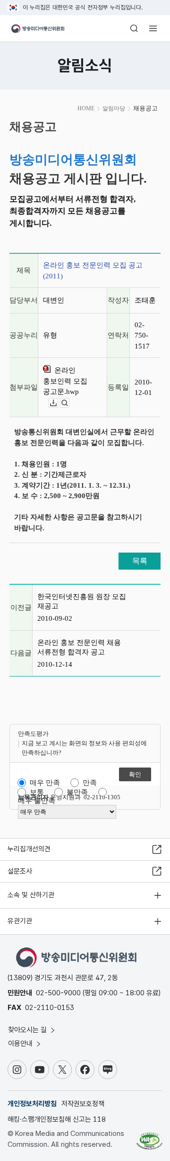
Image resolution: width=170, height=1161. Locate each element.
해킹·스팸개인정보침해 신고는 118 (57, 1119)
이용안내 (21, 1043)
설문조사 (20, 871)
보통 (37, 792)
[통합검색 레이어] (134, 28)
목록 (139, 561)
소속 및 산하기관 (31, 895)
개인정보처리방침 (32, 1103)
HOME (85, 108)
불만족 (77, 792)
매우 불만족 (36, 800)
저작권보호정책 (82, 1103)
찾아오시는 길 (28, 1030)
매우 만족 (45, 782)
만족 (90, 782)
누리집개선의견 (29, 849)
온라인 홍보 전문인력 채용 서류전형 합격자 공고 (79, 647)
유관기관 (20, 921)
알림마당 (113, 108)
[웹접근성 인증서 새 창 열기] (149, 1137)
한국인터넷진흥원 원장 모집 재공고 (81, 601)
